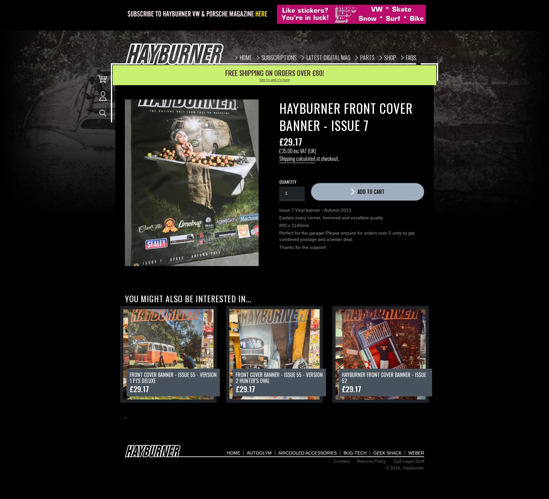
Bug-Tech (355, 452)
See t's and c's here (274, 80)
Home (233, 452)
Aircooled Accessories (307, 452)
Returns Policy (371, 461)
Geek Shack (387, 452)
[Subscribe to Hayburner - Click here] (198, 14)
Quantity (287, 182)
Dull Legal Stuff (409, 461)
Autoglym (259, 452)
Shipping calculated (297, 158)
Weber (416, 452)
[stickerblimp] (351, 14)
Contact (341, 461)
